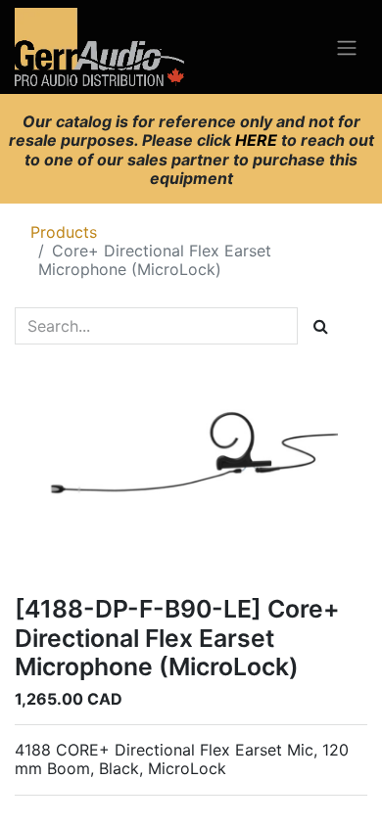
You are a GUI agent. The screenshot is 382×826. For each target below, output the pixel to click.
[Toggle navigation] (346, 47)
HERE (258, 140)
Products (63, 232)
